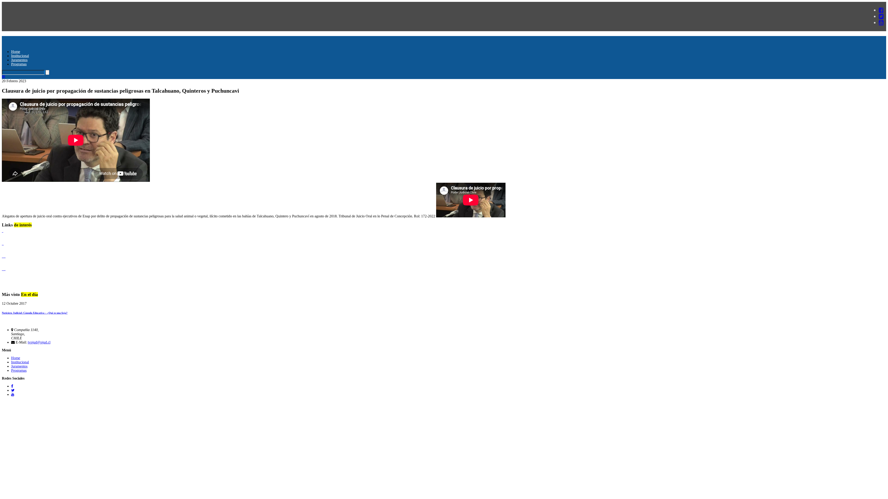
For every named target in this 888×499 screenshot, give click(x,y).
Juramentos (19, 60)
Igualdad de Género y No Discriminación (4, 257)
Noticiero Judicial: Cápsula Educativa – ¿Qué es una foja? (35, 312)
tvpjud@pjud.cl (39, 342)
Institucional (20, 56)
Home (15, 52)
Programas (19, 64)
